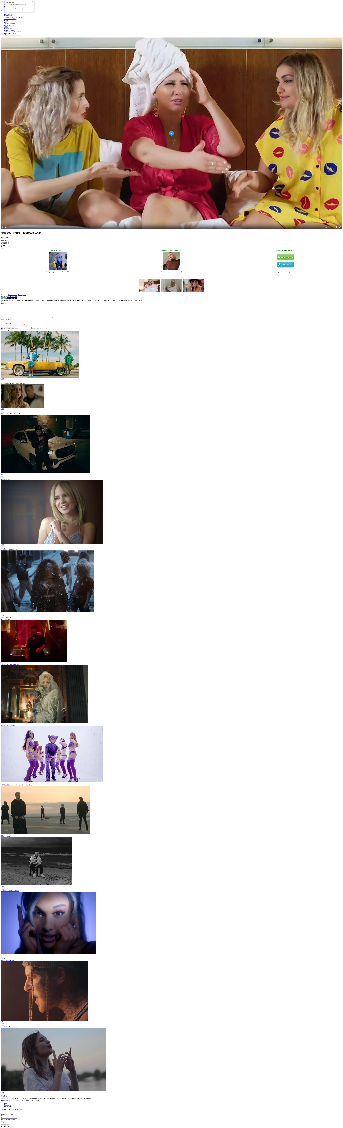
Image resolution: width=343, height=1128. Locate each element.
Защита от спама (6, 319)
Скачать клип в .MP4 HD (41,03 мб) (171, 276)
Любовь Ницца (14, 296)
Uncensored (7, 1106)
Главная (6, 1103)
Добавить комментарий (7, 328)
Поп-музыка (22, 295)
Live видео (7, 1105)
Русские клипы (12, 295)
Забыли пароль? (11, 1119)
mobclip (4, 1)
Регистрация (9, 1114)
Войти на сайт (5, 1124)
